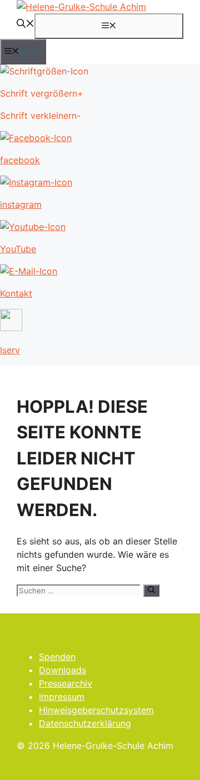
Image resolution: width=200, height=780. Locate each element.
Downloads (62, 670)
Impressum (61, 696)
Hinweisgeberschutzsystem (96, 710)
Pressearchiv (65, 683)
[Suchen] (151, 590)
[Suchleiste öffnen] (25, 24)
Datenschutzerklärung (85, 723)
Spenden (57, 656)
